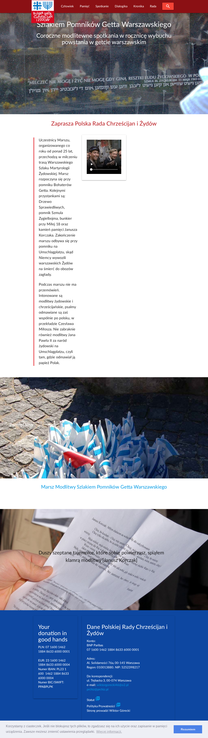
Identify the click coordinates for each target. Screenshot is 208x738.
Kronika (138, 6)
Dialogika (121, 6)
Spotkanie (102, 6)
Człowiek (67, 6)
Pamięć (84, 6)
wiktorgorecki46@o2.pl (113, 685)
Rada (153, 6)
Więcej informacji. (109, 731)
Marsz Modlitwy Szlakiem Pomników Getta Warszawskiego (104, 487)
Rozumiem (188, 729)
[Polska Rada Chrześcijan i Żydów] (42, 14)
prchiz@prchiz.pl (97, 689)
